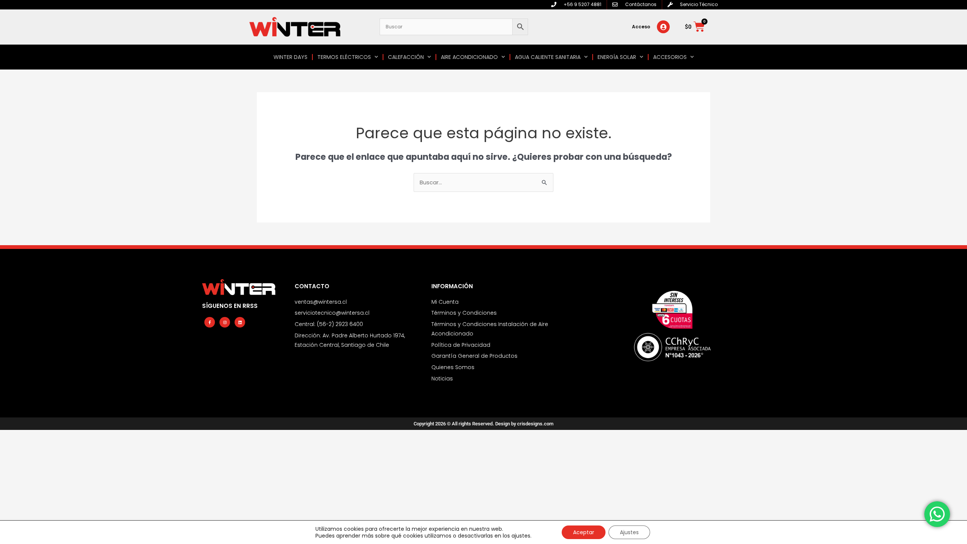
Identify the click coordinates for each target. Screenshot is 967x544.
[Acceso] (663, 26)
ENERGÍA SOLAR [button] (617, 57)
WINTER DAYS (290, 57)
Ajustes (629, 532)
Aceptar (583, 532)
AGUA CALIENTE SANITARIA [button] (548, 57)
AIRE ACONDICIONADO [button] (469, 57)
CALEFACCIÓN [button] (406, 57)
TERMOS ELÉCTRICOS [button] (344, 57)
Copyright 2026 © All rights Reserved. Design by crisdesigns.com (483, 424)
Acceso (641, 26)
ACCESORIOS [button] (670, 57)
